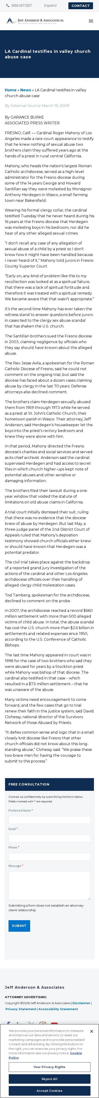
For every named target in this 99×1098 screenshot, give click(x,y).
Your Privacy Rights (49, 1067)
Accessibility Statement (58, 1009)
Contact (81, 6)
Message (16, 866)
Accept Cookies (49, 1090)
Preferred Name (21, 810)
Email (13, 829)
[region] (49, 1061)
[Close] (92, 1031)
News (25, 90)
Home (11, 90)
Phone (14, 847)
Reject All (49, 1079)
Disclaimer (81, 1003)
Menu (91, 21)
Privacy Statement (21, 1009)
